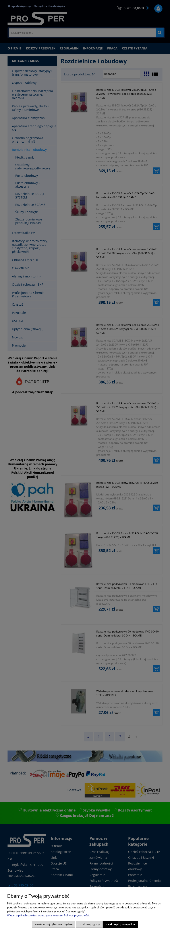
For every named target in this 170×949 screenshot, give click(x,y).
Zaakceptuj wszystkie (120, 924)
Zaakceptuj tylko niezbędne (54, 924)
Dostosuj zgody (89, 924)
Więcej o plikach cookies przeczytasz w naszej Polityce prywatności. (48, 915)
